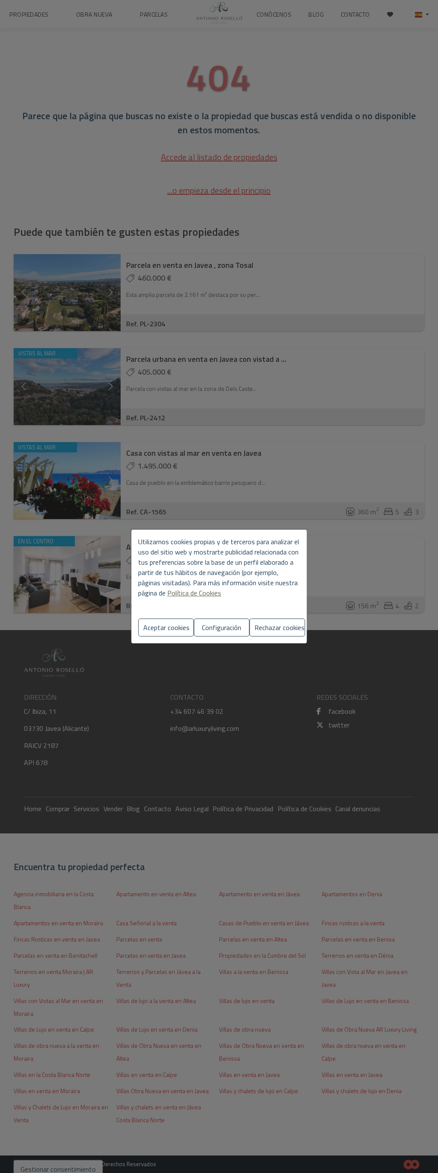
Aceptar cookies (166, 627)
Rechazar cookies (280, 627)
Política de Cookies (194, 593)
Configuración (221, 627)
